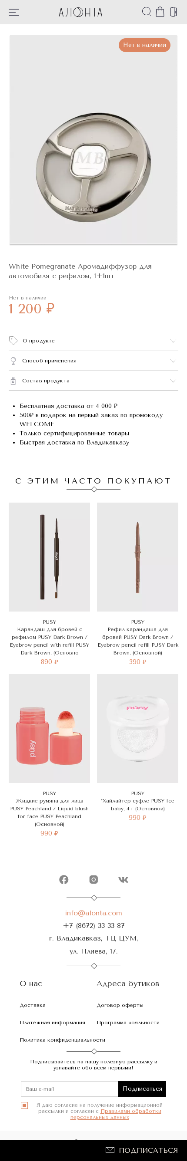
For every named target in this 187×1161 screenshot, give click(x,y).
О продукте (39, 341)
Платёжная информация (52, 1023)
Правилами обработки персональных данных (115, 1114)
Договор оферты (120, 1005)
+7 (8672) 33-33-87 (94, 925)
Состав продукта (46, 381)
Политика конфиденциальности (62, 1040)
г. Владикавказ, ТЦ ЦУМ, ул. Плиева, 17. (93, 944)
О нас (31, 983)
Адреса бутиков (128, 983)
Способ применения (49, 361)
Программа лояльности (128, 1023)
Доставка (33, 1005)
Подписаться (148, 1150)
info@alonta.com (93, 913)
